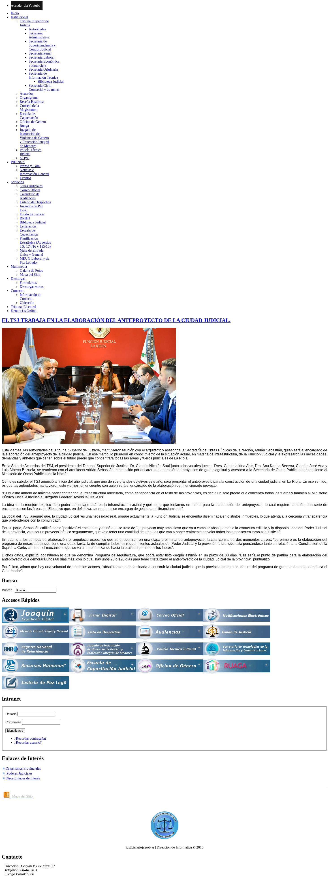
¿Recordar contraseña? (30, 738)
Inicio (15, 13)
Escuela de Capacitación (29, 116)
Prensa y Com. (30, 166)
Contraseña (13, 722)
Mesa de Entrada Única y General (31, 252)
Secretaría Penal (40, 53)
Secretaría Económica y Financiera (44, 63)
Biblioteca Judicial (51, 81)
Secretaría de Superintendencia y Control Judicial (42, 45)
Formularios (28, 282)
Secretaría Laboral (41, 57)
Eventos (25, 178)
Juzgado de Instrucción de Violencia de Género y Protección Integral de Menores (34, 138)
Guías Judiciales (31, 186)
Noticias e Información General (34, 172)
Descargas (18, 278)
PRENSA (18, 162)
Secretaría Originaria (43, 69)
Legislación (28, 226)
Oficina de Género (33, 122)
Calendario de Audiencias (29, 196)
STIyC (24, 158)
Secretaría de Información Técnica (43, 75)
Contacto (17, 291)
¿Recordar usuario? (28, 742)
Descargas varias (31, 286)
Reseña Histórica (32, 101)
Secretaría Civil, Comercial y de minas (44, 87)
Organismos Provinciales (23, 768)
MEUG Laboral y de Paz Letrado (34, 260)
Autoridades (37, 29)
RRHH (25, 218)
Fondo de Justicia (32, 214)
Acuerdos (26, 93)
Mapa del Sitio (30, 274)
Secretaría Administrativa (39, 35)
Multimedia (19, 266)
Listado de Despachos (35, 202)
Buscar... (8, 590)
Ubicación (27, 303)
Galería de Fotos (31, 270)
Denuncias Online (23, 311)
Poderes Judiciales (18, 773)
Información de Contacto (30, 297)
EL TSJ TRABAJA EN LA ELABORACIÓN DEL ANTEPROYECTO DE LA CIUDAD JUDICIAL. (116, 320)
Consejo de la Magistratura (29, 108)
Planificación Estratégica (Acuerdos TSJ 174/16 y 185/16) (35, 242)
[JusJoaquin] (35, 622)
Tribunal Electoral (23, 307)
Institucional (19, 17)
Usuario (11, 714)
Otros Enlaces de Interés (22, 778)
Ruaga (24, 126)
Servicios (17, 182)
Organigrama (29, 97)
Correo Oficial (30, 190)
